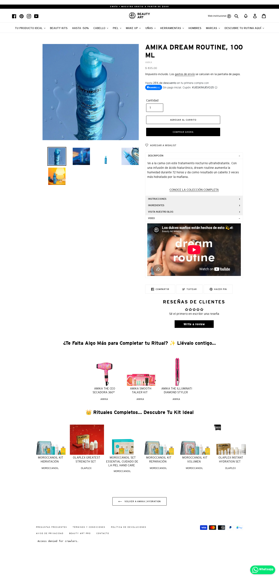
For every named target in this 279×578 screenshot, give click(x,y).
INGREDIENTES (156, 205)
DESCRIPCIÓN (155, 155)
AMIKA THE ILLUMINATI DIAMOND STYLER (176, 390)
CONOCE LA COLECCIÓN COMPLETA (194, 189)
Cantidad (152, 100)
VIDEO (151, 218)
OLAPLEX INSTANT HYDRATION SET (230, 459)
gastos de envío (185, 74)
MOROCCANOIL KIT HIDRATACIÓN (50, 459)
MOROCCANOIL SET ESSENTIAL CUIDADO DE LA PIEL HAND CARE (122, 461)
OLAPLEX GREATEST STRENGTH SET (86, 459)
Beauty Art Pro (80, 533)
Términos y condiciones (89, 527)
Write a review (194, 324)
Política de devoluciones (128, 527)
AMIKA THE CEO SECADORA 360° (104, 390)
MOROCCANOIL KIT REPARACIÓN (158, 459)
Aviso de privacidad (50, 533)
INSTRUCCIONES (157, 199)
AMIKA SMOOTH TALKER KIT (140, 390)
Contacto (102, 533)
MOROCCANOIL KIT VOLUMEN (194, 459)
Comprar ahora (183, 132)
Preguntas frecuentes (51, 527)
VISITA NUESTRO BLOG (160, 211)
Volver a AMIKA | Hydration (142, 501)
